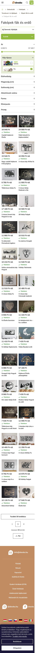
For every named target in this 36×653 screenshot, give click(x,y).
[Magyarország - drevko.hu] (5, 620)
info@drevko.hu (21, 552)
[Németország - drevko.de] (20, 620)
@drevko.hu (13, 606)
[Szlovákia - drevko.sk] (10, 620)
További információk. (19, 636)
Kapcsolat (18, 572)
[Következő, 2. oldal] (18, 524)
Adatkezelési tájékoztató (18, 593)
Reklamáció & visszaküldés (18, 598)
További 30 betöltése (18, 517)
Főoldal (18, 564)
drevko (31, 606)
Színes (18, 62)
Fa (18, 69)
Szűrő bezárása (18, 36)
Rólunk (18, 568)
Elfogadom (17, 648)
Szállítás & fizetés (18, 577)
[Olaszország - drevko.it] (31, 620)
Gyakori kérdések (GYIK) (18, 584)
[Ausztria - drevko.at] (25, 620)
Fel (19, 536)
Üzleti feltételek (18, 589)
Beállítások (17, 641)
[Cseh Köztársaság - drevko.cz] (15, 620)
